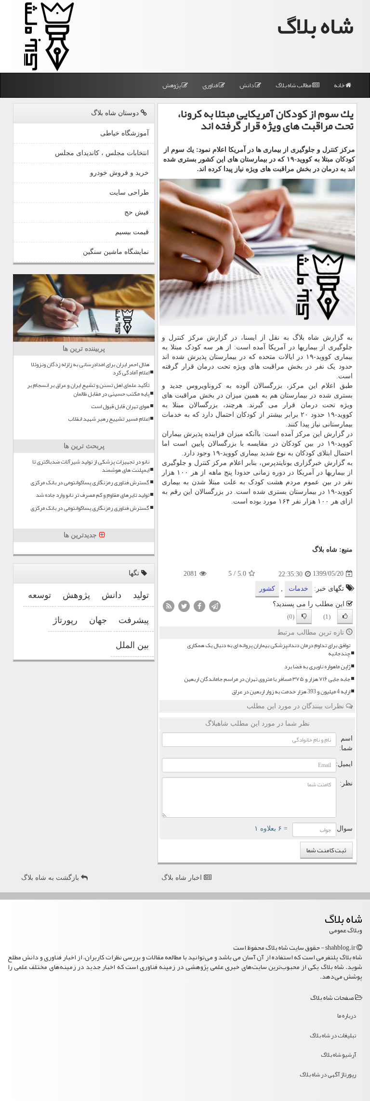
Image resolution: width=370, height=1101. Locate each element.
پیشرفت (134, 620)
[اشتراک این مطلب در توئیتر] (184, 605)
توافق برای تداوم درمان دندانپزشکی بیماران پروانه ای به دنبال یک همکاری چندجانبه (268, 649)
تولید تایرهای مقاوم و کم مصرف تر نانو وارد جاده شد (92, 495)
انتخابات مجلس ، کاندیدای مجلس (102, 153)
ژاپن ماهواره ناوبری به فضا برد (317, 666)
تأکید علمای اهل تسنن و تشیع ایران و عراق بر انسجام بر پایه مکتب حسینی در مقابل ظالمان (88, 389)
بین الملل (132, 645)
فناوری (210, 85)
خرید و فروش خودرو (119, 172)
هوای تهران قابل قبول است (120, 406)
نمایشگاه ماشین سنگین (116, 251)
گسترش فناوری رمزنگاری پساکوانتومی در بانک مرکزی (89, 482)
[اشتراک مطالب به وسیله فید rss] (168, 605)
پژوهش (172, 85)
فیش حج (136, 212)
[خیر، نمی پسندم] (304, 616)
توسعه (39, 595)
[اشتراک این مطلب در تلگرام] (215, 605)
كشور (267, 588)
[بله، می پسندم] (345, 616)
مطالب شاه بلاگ (294, 85)
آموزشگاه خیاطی (124, 133)
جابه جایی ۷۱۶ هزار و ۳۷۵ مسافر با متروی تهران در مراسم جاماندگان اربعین (267, 679)
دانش (247, 85)
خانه (339, 85)
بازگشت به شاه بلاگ (51, 877)
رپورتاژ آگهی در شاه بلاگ (328, 1074)
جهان (98, 620)
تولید (141, 595)
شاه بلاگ (316, 26)
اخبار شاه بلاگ (182, 877)
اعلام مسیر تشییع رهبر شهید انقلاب (108, 418)
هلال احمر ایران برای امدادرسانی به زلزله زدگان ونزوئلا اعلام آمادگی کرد (90, 368)
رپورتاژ (65, 620)
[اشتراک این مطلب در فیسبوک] (199, 605)
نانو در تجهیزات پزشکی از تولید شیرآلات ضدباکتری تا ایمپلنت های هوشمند (90, 466)
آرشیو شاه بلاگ (338, 1054)
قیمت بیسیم (132, 232)
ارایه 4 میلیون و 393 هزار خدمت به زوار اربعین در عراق (291, 691)
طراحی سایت (129, 192)
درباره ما (346, 1015)
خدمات (172, 414)
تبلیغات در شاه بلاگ (333, 1035)
